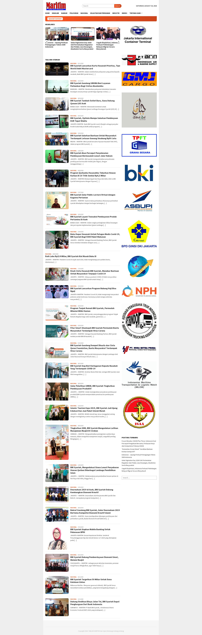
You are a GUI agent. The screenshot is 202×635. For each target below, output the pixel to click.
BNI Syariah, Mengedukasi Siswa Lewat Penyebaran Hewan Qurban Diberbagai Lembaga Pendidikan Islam (94, 470)
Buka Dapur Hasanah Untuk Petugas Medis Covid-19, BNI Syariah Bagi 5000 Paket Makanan (95, 235)
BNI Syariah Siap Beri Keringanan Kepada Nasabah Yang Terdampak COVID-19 (94, 367)
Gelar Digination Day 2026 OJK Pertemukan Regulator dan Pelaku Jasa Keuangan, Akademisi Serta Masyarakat (82, 46)
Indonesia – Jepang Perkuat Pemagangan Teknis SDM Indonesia (56, 45)
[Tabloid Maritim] (56, 6)
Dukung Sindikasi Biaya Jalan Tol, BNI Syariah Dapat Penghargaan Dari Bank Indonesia (94, 603)
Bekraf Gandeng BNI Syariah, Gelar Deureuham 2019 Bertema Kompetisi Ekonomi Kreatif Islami (95, 511)
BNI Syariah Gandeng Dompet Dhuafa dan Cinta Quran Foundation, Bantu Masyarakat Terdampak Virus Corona (93, 348)
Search (117, 6)
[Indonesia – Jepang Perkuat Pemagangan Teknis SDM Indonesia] (57, 34)
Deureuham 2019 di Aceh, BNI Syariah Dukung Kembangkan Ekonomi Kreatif (91, 491)
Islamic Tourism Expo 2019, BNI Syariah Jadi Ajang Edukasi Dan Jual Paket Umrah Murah (93, 409)
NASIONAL (73, 63)
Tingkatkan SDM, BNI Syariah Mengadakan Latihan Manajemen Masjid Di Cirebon (94, 429)
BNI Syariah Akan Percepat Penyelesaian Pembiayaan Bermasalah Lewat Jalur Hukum (91, 154)
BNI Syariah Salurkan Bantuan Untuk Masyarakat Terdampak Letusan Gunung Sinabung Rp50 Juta (93, 137)
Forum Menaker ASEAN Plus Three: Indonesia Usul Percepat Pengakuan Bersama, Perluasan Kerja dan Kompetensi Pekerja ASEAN (139, 443)
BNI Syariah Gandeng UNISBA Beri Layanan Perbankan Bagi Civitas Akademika (90, 84)
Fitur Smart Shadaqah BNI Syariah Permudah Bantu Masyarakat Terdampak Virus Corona (94, 329)
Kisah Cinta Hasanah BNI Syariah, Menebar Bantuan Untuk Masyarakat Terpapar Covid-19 (94, 272)
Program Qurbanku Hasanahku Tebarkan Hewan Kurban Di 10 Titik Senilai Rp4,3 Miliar (93, 174)
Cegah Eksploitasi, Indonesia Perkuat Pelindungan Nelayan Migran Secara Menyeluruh (107, 46)
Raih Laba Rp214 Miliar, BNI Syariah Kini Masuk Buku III (70, 256)
